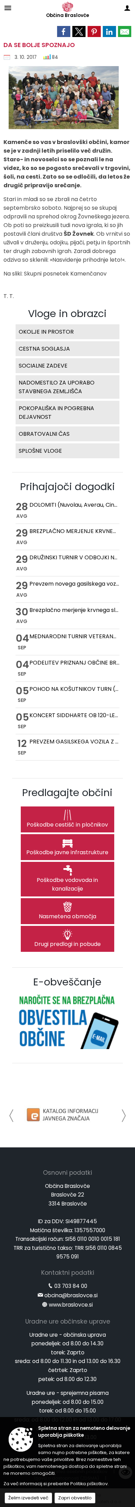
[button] (11, 1115)
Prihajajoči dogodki (67, 487)
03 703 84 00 (70, 1286)
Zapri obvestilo (75, 1498)
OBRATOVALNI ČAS (44, 434)
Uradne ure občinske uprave (67, 1321)
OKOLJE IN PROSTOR (46, 332)
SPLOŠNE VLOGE (40, 451)
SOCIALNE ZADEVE (43, 366)
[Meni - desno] (127, 8)
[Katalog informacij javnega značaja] (63, 1114)
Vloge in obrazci (67, 314)
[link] (64, 31)
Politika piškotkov (89, 1483)
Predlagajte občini (67, 793)
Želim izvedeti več (28, 1498)
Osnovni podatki (67, 1172)
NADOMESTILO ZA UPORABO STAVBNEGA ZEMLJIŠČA (56, 387)
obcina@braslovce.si (71, 1295)
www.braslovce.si (71, 1304)
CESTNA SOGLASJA (44, 349)
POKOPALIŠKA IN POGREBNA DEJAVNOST (56, 412)
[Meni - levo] (8, 8)
